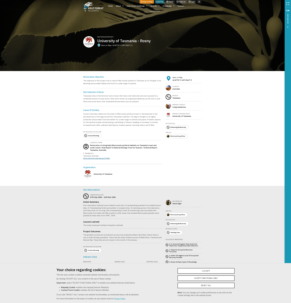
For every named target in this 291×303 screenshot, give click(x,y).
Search (171, 2)
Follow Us (182, 2)
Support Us (159, 2)
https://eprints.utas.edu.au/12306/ (96, 158)
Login (193, 2)
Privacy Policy (119, 298)
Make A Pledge (148, 2)
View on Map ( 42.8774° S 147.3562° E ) (117, 45)
